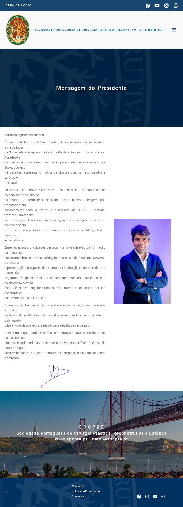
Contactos (78, 496)
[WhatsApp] (176, 5)
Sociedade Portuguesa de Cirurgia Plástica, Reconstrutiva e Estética (99, 29)
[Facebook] (148, 6)
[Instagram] (166, 5)
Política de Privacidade (86, 491)
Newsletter (78, 486)
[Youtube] (157, 5)
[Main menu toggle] (174, 30)
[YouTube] (155, 496)
